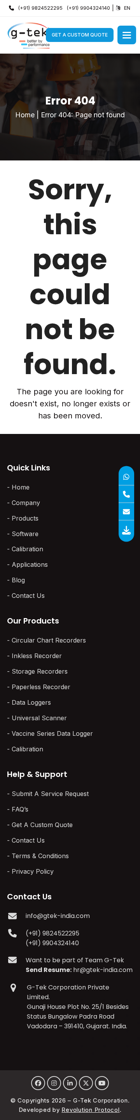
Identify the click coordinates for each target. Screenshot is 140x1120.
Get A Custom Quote (80, 35)
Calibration (27, 549)
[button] (126, 35)
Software (25, 534)
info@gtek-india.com (58, 915)
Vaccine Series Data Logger (52, 733)
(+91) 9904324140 (88, 8)
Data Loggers (31, 702)
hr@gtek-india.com (103, 969)
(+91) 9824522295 (40, 8)
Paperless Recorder (41, 687)
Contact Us (28, 595)
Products (25, 518)
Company (26, 503)
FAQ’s (20, 809)
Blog (18, 580)
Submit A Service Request (50, 794)
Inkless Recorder (37, 656)
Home (25, 115)
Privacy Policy (33, 871)
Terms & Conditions (40, 856)
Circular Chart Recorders (49, 640)
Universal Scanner (39, 718)
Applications (30, 564)
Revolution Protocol (90, 1109)
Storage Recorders (40, 671)
